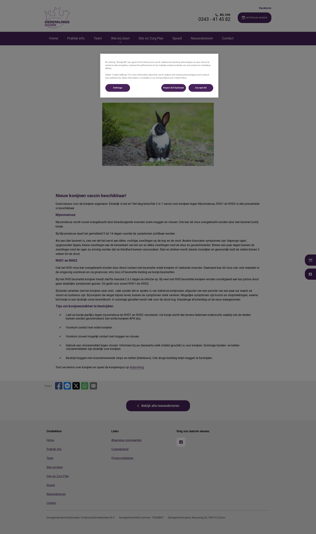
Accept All (200, 87)
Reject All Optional (173, 87)
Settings (118, 87)
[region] (159, 75)
